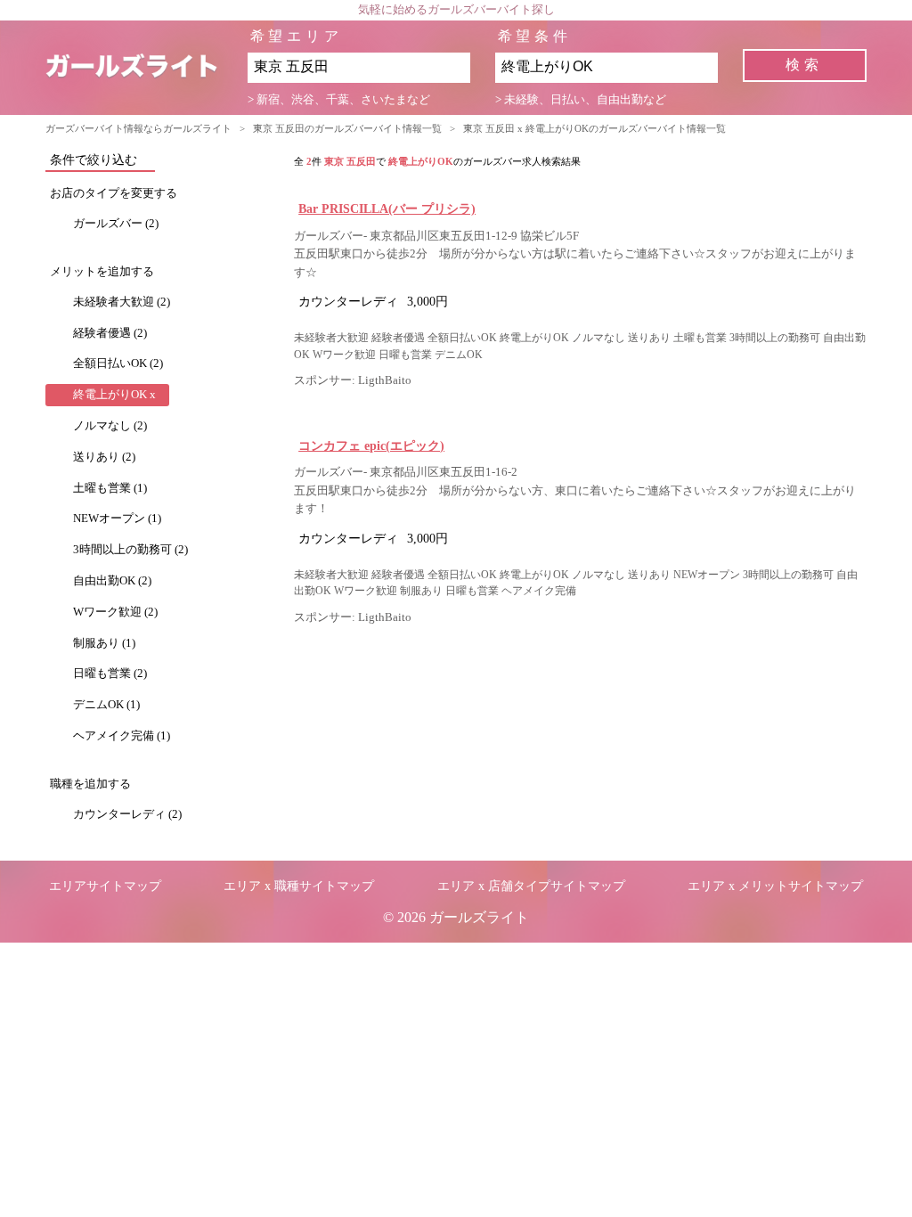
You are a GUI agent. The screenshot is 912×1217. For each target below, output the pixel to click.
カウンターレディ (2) (127, 814)
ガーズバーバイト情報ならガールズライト (138, 128)
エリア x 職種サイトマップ (299, 886)
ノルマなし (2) (110, 426)
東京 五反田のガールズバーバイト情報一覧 (347, 128)
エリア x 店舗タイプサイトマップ (531, 886)
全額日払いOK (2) (118, 363)
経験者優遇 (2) (110, 333)
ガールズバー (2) (116, 223)
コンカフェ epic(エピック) (371, 445)
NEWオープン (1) (117, 518)
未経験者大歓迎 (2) (121, 302)
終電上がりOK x (114, 394)
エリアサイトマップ (105, 886)
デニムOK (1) (106, 704)
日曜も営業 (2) (110, 673)
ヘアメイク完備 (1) (121, 736)
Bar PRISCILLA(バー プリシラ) (387, 208)
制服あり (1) (104, 643)
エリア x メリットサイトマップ (775, 886)
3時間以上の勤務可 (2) (130, 549)
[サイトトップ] (146, 67)
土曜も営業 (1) (110, 488)
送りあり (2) (104, 457)
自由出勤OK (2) (112, 581)
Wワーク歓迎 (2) (115, 612)
